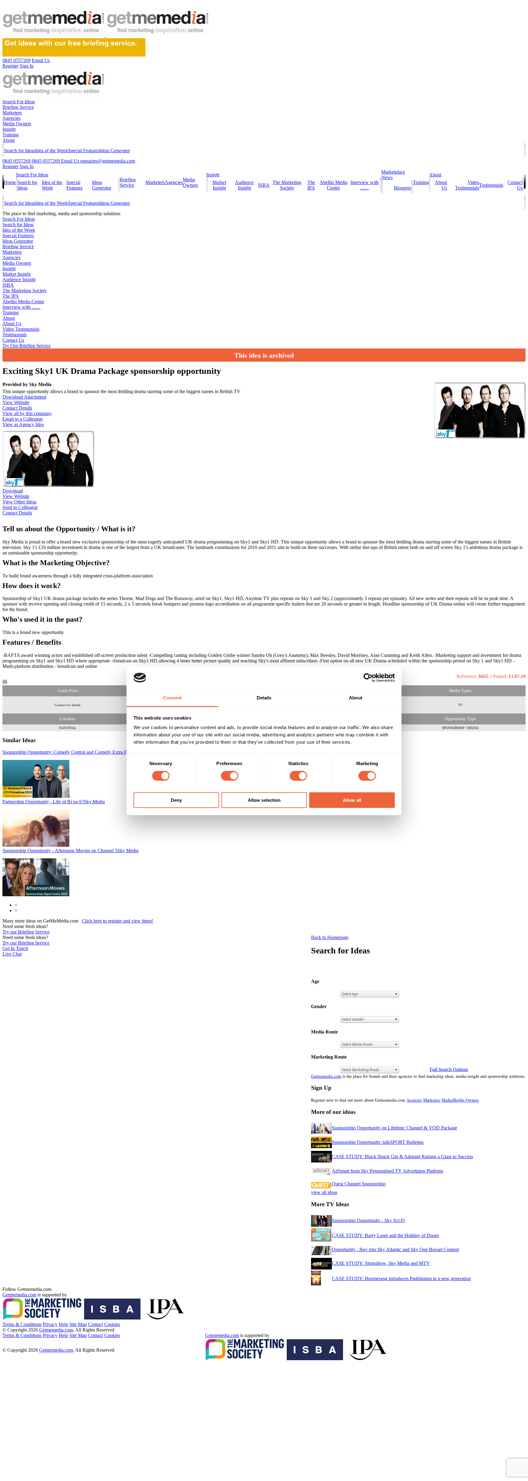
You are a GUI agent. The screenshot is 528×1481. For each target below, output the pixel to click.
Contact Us (13, 340)
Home (10, 182)
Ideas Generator (114, 150)
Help (63, 1324)
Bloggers (402, 187)
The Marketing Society (287, 185)
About (8, 140)
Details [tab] (264, 697)
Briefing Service (18, 107)
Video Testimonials (467, 185)
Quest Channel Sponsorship (359, 1183)
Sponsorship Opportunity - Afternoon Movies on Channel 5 (70, 850)
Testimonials (491, 185)
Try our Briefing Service (26, 931)
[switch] (229, 776)
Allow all (352, 800)
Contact (95, 1324)
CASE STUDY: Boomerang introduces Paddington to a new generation (401, 1278)
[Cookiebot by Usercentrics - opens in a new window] (368, 677)
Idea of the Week (51, 150)
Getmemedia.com (326, 1076)
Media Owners (16, 123)
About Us (11, 323)
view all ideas (324, 1192)
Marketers (12, 112)
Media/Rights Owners (460, 1100)
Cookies (112, 1324)
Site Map (78, 1324)
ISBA (264, 185)
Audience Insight (244, 185)
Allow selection (264, 800)
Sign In (27, 166)
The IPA (311, 185)
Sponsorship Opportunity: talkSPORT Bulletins (378, 1142)
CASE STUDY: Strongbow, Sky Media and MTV (381, 1263)
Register (10, 166)
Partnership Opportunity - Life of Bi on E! (53, 801)
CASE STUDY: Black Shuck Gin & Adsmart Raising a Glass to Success (402, 1156)
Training (10, 134)
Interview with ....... (364, 185)
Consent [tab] (172, 697)
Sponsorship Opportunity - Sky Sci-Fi (368, 1220)
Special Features (83, 150)
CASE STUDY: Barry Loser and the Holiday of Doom (385, 1235)
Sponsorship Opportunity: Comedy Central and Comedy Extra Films (79, 752)
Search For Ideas (18, 101)
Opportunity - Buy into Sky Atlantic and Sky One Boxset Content (395, 1249)
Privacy (50, 1324)
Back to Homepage (329, 937)
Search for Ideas (19, 150)
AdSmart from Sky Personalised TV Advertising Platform (387, 1170)
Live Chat (12, 953)
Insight (9, 129)
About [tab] (355, 697)
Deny (176, 800)
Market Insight (219, 185)
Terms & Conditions (22, 1324)
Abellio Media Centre (333, 185)
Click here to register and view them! (117, 920)
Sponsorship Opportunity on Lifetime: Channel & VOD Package (394, 1127)
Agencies (11, 118)
